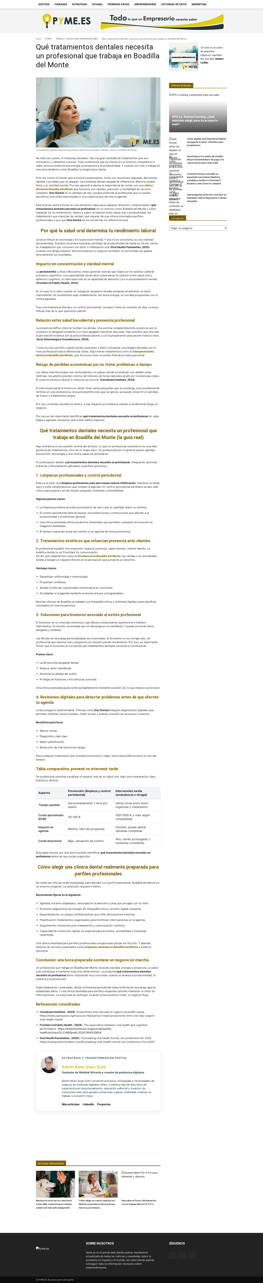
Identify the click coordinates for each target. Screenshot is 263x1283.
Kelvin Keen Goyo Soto (84, 1066)
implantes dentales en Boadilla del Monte (111, 947)
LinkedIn (88, 1104)
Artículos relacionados (51, 1163)
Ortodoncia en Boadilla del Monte (99, 556)
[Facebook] (172, 1255)
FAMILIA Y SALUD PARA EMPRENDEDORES (77, 38)
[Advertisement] (98, 1123)
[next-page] (44, 1215)
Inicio (38, 38)
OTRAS (48, 38)
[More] (168, 1145)
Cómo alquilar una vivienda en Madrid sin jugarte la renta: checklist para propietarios (206, 142)
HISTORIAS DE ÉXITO (174, 4)
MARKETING (199, 4)
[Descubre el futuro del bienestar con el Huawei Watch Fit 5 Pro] (140, 1184)
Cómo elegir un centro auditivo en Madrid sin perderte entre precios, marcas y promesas (97, 1204)
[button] (222, 4)
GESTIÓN (43, 4)
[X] (192, 1255)
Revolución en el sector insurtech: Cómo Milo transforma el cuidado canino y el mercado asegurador (54, 1204)
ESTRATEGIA (79, 4)
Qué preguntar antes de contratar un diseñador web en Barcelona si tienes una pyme (207, 197)
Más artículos (70, 1104)
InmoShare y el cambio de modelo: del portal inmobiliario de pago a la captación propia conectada (205, 159)
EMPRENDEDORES (145, 4)
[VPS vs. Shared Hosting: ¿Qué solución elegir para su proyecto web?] (198, 112)
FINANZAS (60, 4)
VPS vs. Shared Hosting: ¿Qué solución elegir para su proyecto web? (195, 120)
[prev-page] (38, 1215)
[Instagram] (182, 1255)
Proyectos (104, 1104)
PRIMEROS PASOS (118, 4)
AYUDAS (97, 4)
